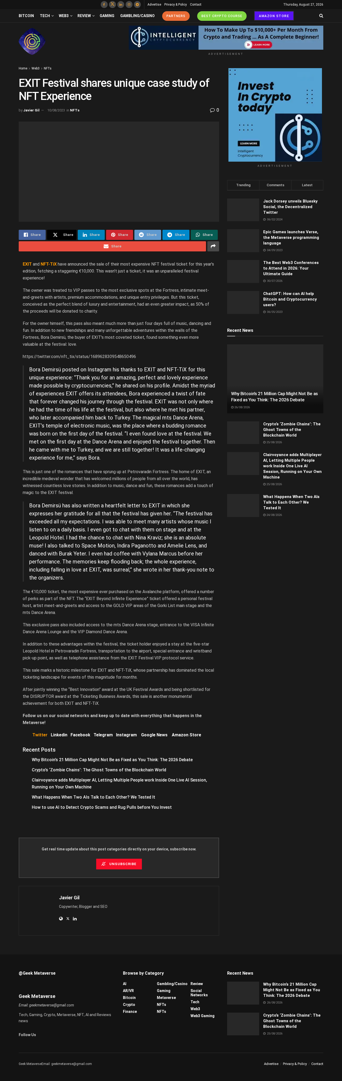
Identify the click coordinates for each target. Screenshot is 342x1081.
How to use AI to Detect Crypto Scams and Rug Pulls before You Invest (102, 807)
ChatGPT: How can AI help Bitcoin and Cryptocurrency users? (290, 299)
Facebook (80, 734)
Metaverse (166, 998)
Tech (45, 16)
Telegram (103, 734)
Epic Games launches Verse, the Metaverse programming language (291, 238)
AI (124, 984)
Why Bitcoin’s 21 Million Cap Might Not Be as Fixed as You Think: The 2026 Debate (112, 759)
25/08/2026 (274, 442)
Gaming (107, 16)
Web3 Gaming (203, 1016)
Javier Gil (31, 110)
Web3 (64, 16)
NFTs (48, 68)
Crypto (129, 1004)
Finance (130, 1011)
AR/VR (128, 991)
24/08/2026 (274, 515)
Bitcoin (26, 16)
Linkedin (59, 734)
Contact (195, 4)
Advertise (154, 4)
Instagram (126, 734)
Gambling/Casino (137, 16)
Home (23, 68)
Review (84, 16)
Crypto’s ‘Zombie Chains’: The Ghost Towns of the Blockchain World (99, 769)
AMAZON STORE (274, 16)
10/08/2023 (56, 110)
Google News (156, 734)
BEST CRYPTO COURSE (221, 16)
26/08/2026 (242, 407)
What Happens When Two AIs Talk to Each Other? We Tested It (93, 797)
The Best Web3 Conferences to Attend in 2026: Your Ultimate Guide (291, 268)
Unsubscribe (122, 864)
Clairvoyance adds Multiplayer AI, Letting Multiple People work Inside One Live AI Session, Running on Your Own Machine (292, 466)
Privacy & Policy (175, 4)
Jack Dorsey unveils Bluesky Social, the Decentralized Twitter (290, 207)
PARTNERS (175, 16)
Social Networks (199, 993)
